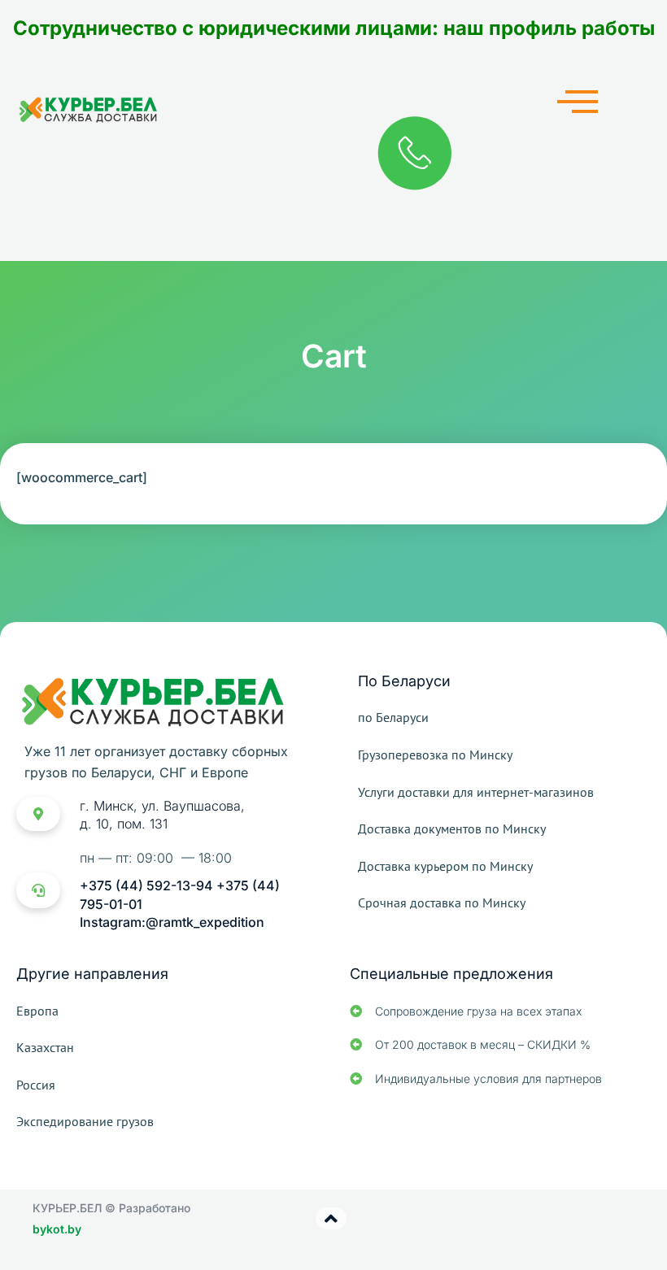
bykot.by (57, 1229)
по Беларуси (393, 717)
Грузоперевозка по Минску (435, 754)
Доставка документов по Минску (452, 828)
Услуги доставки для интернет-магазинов (476, 792)
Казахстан (45, 1047)
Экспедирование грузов (85, 1121)
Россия (35, 1084)
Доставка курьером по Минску (445, 866)
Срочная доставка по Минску (441, 902)
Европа (37, 1011)
